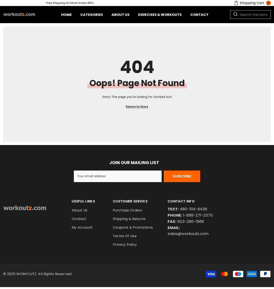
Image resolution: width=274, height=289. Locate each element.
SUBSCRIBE (182, 176)
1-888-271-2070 (198, 215)
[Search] (250, 14)
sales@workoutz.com (188, 233)
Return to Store (137, 106)
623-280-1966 (190, 221)
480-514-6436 (193, 209)
